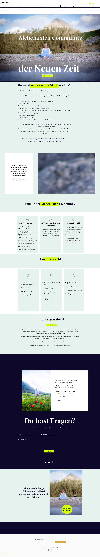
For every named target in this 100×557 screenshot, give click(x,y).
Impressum (44, 547)
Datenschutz (51, 547)
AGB (57, 547)
